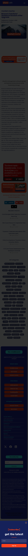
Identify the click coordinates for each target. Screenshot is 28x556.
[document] (14, 278)
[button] (26, 522)
